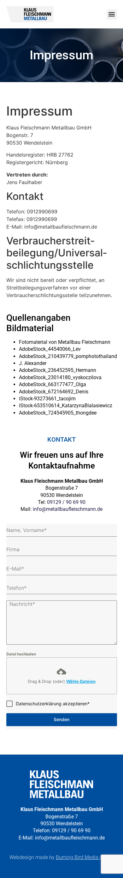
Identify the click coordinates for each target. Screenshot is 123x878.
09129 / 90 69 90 (66, 502)
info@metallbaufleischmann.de (67, 509)
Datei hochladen (21, 654)
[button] (112, 14)
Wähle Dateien (81, 681)
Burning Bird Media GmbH (85, 857)
